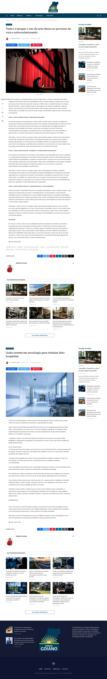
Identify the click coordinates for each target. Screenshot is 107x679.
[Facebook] (2, 103)
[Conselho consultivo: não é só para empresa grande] (16, 290)
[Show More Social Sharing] (44, 44)
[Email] (2, 120)
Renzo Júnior (64, 247)
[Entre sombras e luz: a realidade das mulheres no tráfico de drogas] (39, 313)
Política (28, 15)
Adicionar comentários (40, 335)
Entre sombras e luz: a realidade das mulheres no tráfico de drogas (39, 322)
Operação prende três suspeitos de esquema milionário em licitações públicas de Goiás (16, 323)
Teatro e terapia (33, 249)
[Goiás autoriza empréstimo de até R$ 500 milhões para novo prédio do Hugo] (39, 290)
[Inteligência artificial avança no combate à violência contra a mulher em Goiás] (82, 64)
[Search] (98, 15)
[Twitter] (2, 108)
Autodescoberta (11, 247)
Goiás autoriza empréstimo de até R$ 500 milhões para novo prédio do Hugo (39, 299)
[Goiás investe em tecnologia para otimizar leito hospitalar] (40, 394)
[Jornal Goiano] (53, 6)
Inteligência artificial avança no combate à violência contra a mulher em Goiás (93, 65)
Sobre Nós (50, 15)
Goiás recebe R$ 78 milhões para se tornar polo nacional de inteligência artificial (16, 598)
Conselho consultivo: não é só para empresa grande (15, 299)
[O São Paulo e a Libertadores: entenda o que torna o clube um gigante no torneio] (9, 629)
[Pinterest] (2, 116)
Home (12, 15)
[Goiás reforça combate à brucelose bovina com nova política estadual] (82, 76)
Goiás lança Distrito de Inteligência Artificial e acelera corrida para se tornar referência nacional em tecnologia (39, 598)
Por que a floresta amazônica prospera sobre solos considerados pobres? (63, 299)
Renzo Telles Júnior (21, 249)
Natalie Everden (15, 38)
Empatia (42, 247)
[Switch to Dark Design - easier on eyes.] (100, 15)
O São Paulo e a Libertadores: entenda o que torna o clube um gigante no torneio (24, 629)
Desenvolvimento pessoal (31, 247)
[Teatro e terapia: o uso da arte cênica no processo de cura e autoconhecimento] (40, 71)
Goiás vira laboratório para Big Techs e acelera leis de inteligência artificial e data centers (38, 573)
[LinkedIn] (2, 112)
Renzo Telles (10, 249)
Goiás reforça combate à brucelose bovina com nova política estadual (94, 77)
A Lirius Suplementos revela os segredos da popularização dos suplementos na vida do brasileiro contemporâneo (63, 323)
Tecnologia (38, 15)
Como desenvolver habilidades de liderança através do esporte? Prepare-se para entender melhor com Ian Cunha (24, 641)
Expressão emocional (53, 247)
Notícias (19, 15)
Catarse (20, 247)
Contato (65, 669)
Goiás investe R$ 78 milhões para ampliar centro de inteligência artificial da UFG (63, 573)
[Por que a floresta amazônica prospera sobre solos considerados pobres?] (63, 290)
